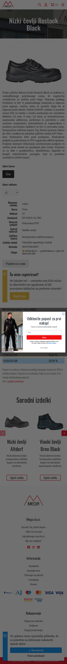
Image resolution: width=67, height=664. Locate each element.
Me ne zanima (44, 348)
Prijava (44, 337)
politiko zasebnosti (52, 343)
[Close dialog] (63, 313)
